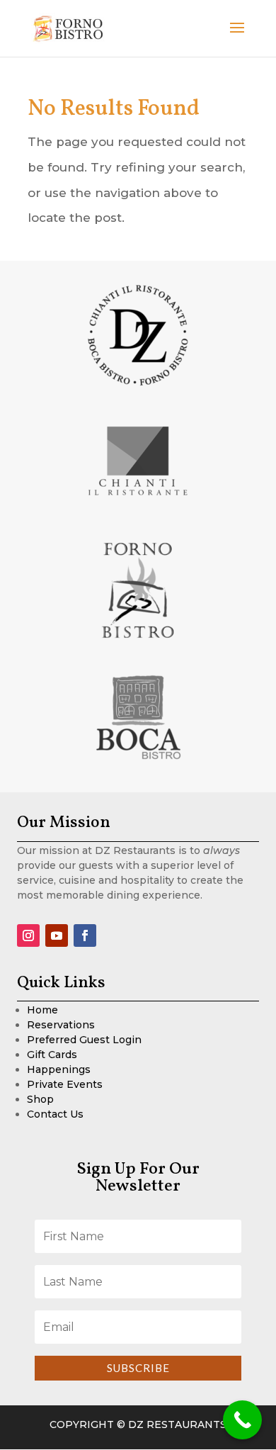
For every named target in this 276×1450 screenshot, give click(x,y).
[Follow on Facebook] (85, 935)
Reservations (61, 1024)
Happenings (59, 1069)
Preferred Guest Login (84, 1039)
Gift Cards (52, 1054)
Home (42, 1010)
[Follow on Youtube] (56, 935)
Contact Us (55, 1114)
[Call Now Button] (242, 1419)
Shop (40, 1099)
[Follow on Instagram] (28, 935)
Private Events (65, 1084)
